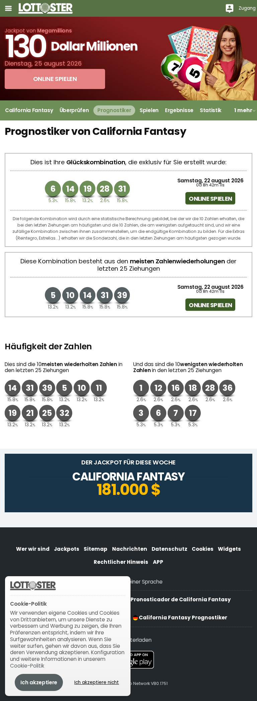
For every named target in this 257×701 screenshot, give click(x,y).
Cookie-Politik (27, 665)
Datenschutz (169, 548)
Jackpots (66, 548)
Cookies (202, 548)
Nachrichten (129, 548)
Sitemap (95, 548)
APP (158, 561)
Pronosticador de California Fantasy (180, 599)
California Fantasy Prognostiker (182, 617)
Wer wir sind (33, 548)
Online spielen (210, 198)
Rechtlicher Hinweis (121, 561)
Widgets (229, 548)
